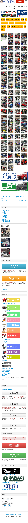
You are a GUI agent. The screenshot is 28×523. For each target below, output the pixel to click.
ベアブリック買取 (6, 339)
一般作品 (4, 303)
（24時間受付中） (14, 278)
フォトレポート (5, 210)
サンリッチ (23, 22)
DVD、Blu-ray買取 (6, 373)
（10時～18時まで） (14, 266)
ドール (3, 211)
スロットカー (14, 310)
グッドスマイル (17, 22)
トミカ (3, 310)
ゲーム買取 (4, 374)
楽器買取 (4, 375)
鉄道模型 (4, 214)
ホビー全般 (4, 217)
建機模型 (8, 310)
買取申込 (19, 1)
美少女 (8, 303)
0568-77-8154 (7, 505)
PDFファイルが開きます (14, 445)
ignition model (17, 19)
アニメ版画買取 (5, 371)
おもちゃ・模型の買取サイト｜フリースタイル (14, 514)
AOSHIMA (3, 19)
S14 (26, 19)
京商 (25, 26)
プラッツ (8, 26)
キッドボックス (11, 22)
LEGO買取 (4, 343)
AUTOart (7, 19)
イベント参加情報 (6, 220)
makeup (22, 19)
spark (2, 22)
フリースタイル (13, 26)
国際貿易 (2, 29)
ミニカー (4, 212)
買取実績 (4, 219)
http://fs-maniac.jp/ (6, 499)
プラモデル (4, 216)
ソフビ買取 (4, 341)
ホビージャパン (20, 26)
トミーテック (3, 26)
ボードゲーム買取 (6, 370)
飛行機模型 (4, 215)
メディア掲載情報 (6, 221)
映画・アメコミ (15, 303)
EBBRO (12, 19)
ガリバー (6, 22)
